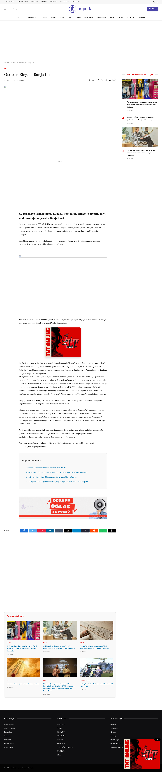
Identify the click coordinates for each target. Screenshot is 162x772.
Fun (112, 17)
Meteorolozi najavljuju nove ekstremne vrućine (23, 684)
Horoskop (53, 2)
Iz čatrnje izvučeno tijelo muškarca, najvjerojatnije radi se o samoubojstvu (57, 481)
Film (44, 680)
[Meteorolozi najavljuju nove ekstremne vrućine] (23, 667)
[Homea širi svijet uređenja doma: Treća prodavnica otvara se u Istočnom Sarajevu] (96, 630)
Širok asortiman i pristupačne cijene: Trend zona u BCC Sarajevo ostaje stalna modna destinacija (22, 648)
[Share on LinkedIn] (109, 80)
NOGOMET (61, 724)
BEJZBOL (61, 751)
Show (120, 17)
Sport (62, 17)
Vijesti (19, 17)
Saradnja (113, 736)
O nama (113, 724)
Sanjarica (44, 2)
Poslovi (43, 17)
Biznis (53, 17)
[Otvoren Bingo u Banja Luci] (60, 122)
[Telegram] (6, 212)
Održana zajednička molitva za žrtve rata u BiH (46, 467)
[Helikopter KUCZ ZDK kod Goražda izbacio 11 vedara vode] (96, 667)
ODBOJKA (61, 743)
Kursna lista (34, 2)
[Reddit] (6, 207)
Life (71, 17)
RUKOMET (61, 736)
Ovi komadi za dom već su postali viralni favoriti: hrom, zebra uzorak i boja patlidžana (59, 647)
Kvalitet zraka (64, 2)
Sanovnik (88, 17)
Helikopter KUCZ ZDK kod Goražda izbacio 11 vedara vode (96, 685)
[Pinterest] (6, 185)
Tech (78, 17)
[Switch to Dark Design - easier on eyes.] (154, 2)
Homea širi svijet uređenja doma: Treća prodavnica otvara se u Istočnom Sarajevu (94, 647)
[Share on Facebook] (98, 80)
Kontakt (152, 9)
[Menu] (5, 9)
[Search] (157, 2)
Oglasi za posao (23, 2)
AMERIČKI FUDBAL (65, 747)
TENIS (59, 728)
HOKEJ (60, 739)
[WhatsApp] (6, 218)
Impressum (114, 728)
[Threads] (6, 223)
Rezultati (131, 17)
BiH (5, 69)
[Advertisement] (81, 41)
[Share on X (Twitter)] (102, 80)
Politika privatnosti (117, 747)
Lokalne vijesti (9, 2)
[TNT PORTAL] (81, 9)
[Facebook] (6, 174)
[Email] (6, 191)
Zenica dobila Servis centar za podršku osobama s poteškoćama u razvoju (57, 472)
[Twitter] (6, 180)
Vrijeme (142, 17)
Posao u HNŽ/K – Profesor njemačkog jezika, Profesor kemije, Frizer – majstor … (142, 118)
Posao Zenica (76, 2)
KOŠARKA (61, 732)
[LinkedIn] (6, 202)
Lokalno (30, 17)
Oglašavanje (115, 739)
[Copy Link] (106, 80)
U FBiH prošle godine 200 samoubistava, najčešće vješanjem (51, 476)
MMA (59, 755)
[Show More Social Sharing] (114, 80)
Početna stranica (9, 63)
